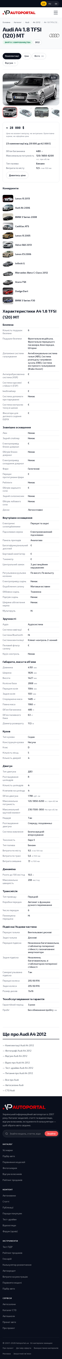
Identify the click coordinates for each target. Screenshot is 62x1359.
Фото (39, 56)
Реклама (7, 1353)
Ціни (26, 56)
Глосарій (7, 1258)
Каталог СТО (9, 1310)
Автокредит (9, 1270)
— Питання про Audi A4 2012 (18, 1073)
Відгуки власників (12, 1174)
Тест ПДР (8, 1246)
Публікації (8, 1207)
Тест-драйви (10, 1219)
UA (43, 4)
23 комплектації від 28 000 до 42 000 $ (28, 143)
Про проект (9, 1328)
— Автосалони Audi (13, 1085)
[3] (41, 112)
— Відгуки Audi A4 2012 (15, 1056)
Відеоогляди (9, 1225)
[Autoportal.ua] (19, 12)
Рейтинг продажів (12, 1180)
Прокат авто (9, 1322)
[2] (26, 112)
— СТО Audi (9, 1090)
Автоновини (9, 1195)
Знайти (51, 1133)
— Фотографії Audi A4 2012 (17, 1050)
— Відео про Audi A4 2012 (16, 1062)
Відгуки (10, 63)
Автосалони (9, 1304)
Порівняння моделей (14, 1162)
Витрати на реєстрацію (15, 1276)
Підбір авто (9, 1156)
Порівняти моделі (12, 1282)
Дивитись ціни (17, 175)
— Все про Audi (11, 1079)
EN (56, 4)
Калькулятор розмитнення (17, 1264)
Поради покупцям (12, 1213)
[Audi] (54, 35)
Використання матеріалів (46, 1348)
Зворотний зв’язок (22, 1353)
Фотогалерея (10, 1168)
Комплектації (12, 56)
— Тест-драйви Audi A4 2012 (18, 1067)
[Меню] (55, 12)
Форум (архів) (10, 1231)
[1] (10, 112)
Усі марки (8, 1150)
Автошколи (9, 1316)
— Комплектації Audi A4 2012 (18, 1045)
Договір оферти (23, 1348)
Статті (6, 1201)
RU (50, 4)
